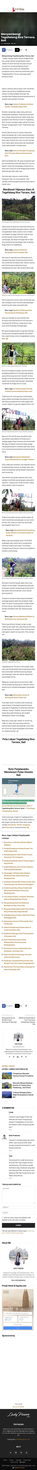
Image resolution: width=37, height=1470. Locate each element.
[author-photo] (18, 1041)
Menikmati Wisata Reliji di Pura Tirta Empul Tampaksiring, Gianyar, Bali (27, 1021)
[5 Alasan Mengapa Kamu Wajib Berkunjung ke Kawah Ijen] (7, 1094)
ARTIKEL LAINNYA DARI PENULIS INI (15, 1069)
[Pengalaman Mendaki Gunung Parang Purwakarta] (7, 1075)
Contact (11, 1460)
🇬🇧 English (22, 1462)
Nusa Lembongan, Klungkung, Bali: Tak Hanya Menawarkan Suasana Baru (20, 153)
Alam (7, 53)
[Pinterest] (22, 1057)
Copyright (18, 1460)
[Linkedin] (18, 1057)
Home (3, 53)
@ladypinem (18, 1407)
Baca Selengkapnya (18, 1280)
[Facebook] (10, 1057)
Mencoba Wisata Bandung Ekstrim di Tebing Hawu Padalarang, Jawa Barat (22, 1085)
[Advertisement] (18, 3)
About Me (6, 1243)
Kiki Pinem (18, 1044)
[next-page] (6, 1102)
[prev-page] (3, 1102)
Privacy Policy (27, 1460)
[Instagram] (14, 1057)
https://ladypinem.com (18, 1046)
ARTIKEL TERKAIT (8, 1066)
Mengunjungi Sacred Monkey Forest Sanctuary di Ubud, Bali (9, 1020)
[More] (26, 50)
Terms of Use (14, 1462)
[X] (26, 1057)
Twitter (19, 825)
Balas (10, 1129)
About (5, 1460)
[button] (3, 9)
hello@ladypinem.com (23, 1439)
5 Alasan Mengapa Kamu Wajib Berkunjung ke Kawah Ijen (23, 1095)
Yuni (10, 1156)
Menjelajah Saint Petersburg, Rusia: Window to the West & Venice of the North (20, 532)
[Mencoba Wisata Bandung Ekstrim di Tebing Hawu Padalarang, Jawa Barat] (7, 1085)
